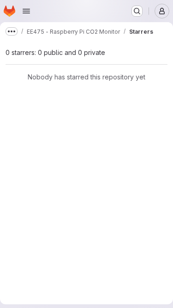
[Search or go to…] (137, 11)
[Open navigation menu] (26, 11)
